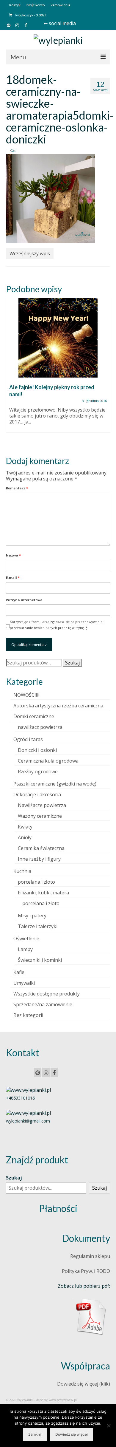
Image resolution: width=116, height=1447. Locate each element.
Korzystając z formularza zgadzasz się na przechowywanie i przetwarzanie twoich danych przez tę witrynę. (57, 624)
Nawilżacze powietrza (42, 805)
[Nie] (109, 1426)
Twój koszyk (30, 15)
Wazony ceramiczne (40, 816)
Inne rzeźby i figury (39, 859)
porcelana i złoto (36, 882)
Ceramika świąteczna (41, 848)
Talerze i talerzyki (37, 926)
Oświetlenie (26, 938)
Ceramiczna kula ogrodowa (48, 760)
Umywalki (24, 983)
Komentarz (17, 488)
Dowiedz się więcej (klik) (83, 1383)
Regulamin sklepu (90, 1256)
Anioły (25, 837)
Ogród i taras (28, 739)
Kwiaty (25, 826)
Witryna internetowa (24, 600)
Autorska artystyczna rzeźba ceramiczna (58, 705)
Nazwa (13, 555)
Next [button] (105, 372)
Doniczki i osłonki (37, 750)
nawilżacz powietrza (40, 727)
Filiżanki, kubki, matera (43, 892)
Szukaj (72, 662)
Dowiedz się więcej (71, 1434)
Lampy (25, 949)
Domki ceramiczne (33, 716)
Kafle (18, 972)
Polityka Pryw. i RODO (86, 1271)
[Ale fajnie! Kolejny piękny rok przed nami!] (58, 338)
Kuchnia (22, 871)
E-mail (13, 577)
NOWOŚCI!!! (26, 695)
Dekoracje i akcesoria (37, 794)
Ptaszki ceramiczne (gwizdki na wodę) (54, 783)
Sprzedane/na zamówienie (42, 1004)
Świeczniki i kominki (40, 960)
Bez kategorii (28, 1015)
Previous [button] (11, 372)
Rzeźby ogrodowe (38, 771)
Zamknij (35, 1434)
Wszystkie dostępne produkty (46, 993)
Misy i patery (32, 915)
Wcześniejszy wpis (30, 253)
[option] (58, 368)
